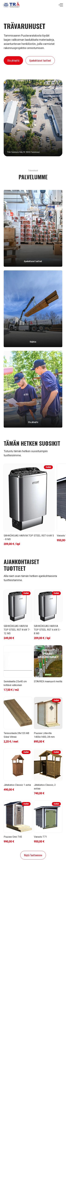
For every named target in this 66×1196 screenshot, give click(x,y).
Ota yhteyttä (13, 60)
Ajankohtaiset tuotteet (40, 60)
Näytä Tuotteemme (33, 855)
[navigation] (61, 5)
